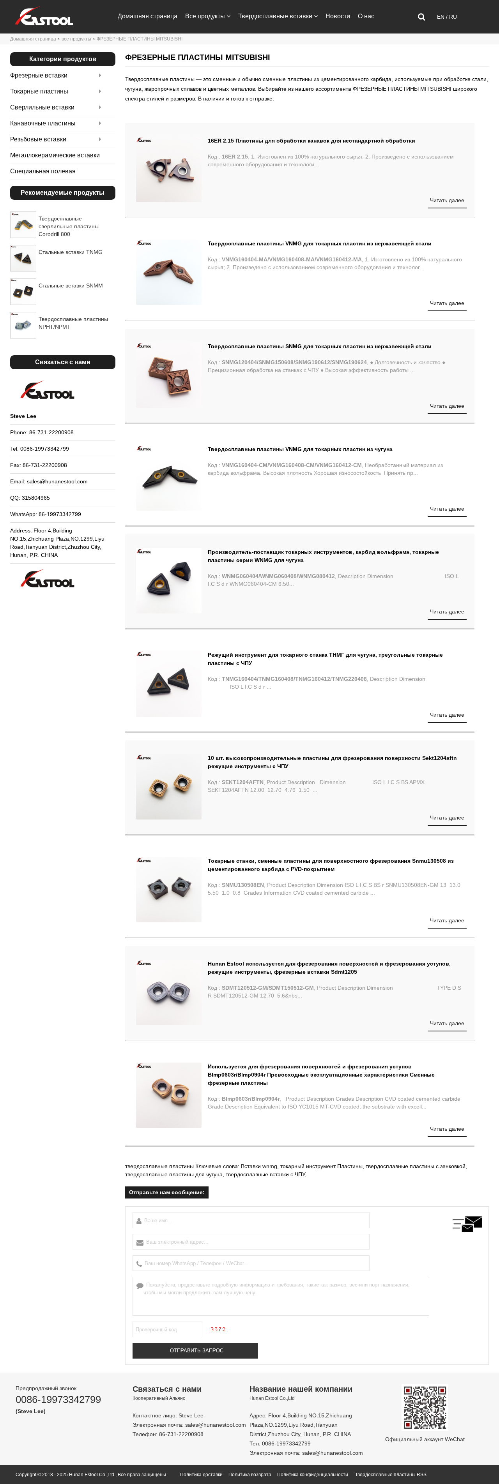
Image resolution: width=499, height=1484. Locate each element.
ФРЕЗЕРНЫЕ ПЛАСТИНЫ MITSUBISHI (402, 89)
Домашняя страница (147, 16)
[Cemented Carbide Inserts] (44, 23)
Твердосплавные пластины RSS (390, 1474)
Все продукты (205, 16)
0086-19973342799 (58, 1399)
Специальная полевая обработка (43, 178)
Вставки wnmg (259, 1166)
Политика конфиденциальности (312, 1474)
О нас (366, 16)
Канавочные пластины (43, 123)
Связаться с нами (143, 49)
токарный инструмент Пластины (321, 1166)
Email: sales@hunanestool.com (49, 481)
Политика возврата (249, 1474)
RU (453, 17)
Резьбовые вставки (38, 139)
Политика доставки (201, 1474)
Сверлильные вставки (42, 107)
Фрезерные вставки (38, 75)
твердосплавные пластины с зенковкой (415, 1166)
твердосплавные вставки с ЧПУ (265, 1174)
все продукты (76, 39)
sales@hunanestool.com (215, 1425)
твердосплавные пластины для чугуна (174, 1174)
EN (441, 17)
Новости (338, 16)
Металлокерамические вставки (55, 155)
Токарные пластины (39, 91)
